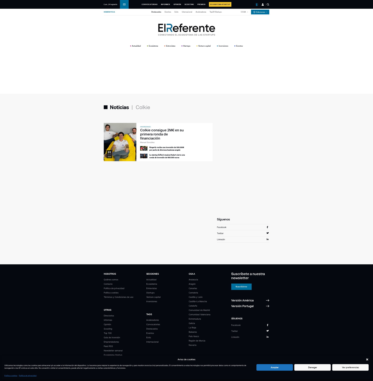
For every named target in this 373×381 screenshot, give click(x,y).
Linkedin (221, 239)
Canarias (193, 288)
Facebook (221, 227)
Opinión (177, 4)
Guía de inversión (112, 337)
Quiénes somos (111, 279)
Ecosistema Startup (220, 4)
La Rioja (192, 327)
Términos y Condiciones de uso (118, 297)
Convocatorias (149, 4)
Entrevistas (170, 46)
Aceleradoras (201, 12)
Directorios (109, 315)
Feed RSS (108, 346)
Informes (165, 4)
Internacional (187, 12)
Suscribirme (241, 286)
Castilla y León (196, 297)
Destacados (156, 12)
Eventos (168, 12)
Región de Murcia (197, 340)
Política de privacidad (27, 375)
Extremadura (195, 319)
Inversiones (223, 46)
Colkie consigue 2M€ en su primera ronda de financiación (162, 134)
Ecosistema (153, 46)
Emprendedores (111, 342)
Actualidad (136, 46)
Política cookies (10, 375)
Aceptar (275, 367)
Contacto (108, 284)
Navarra (192, 345)
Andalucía (193, 279)
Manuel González (147, 142)
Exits (176, 12)
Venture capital (204, 46)
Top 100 (108, 333)
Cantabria (193, 292)
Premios (201, 4)
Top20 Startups (216, 12)
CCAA (243, 12)
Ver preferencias (350, 367)
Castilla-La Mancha (198, 301)
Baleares (193, 332)
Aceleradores (152, 320)
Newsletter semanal (113, 350)
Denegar (312, 367)
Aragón (192, 284)
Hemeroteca (109, 12)
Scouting (189, 4)
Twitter (220, 233)
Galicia (192, 323)
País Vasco (194, 336)
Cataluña (193, 305)
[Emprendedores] (263, 4)
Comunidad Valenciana (199, 314)
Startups (186, 46)
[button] (367, 359)
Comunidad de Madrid (199, 310)
